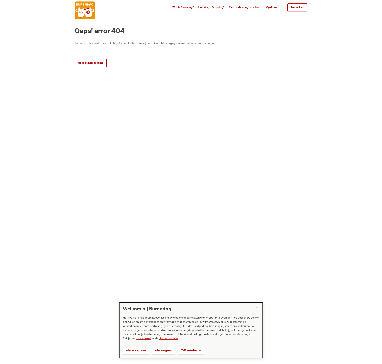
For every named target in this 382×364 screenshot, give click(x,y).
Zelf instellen (189, 350)
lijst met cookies (168, 338)
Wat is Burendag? (183, 7)
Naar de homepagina (90, 63)
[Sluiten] (257, 307)
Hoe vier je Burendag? (211, 7)
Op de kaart (273, 7)
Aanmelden (297, 7)
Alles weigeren (163, 350)
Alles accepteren (136, 350)
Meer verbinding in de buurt (245, 7)
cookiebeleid (143, 338)
